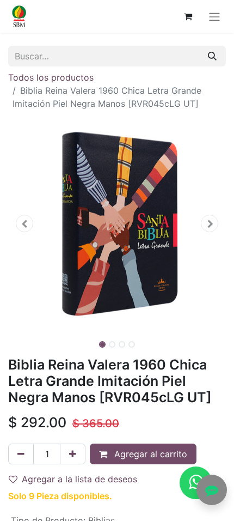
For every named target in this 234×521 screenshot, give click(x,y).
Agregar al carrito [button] (149, 454)
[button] (24, 223)
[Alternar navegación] (214, 16)
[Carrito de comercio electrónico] (188, 16)
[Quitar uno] (21, 454)
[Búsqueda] (212, 56)
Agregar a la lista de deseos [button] (79, 479)
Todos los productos (51, 77)
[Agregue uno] (72, 454)
